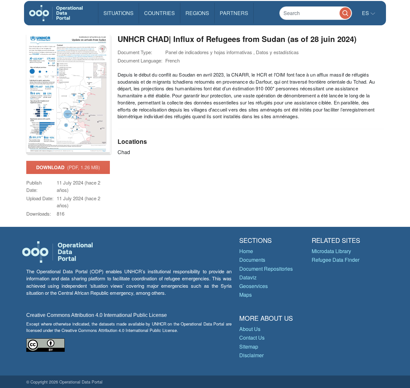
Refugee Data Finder (335, 259)
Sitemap (248, 346)
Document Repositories (266, 268)
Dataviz (248, 277)
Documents (252, 259)
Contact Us (252, 337)
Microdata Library (331, 251)
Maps (245, 294)
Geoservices (253, 286)
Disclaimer (251, 355)
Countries (159, 13)
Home (246, 251)
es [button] (366, 13)
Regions (197, 13)
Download (68, 167)
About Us (249, 329)
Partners (234, 13)
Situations (118, 13)
